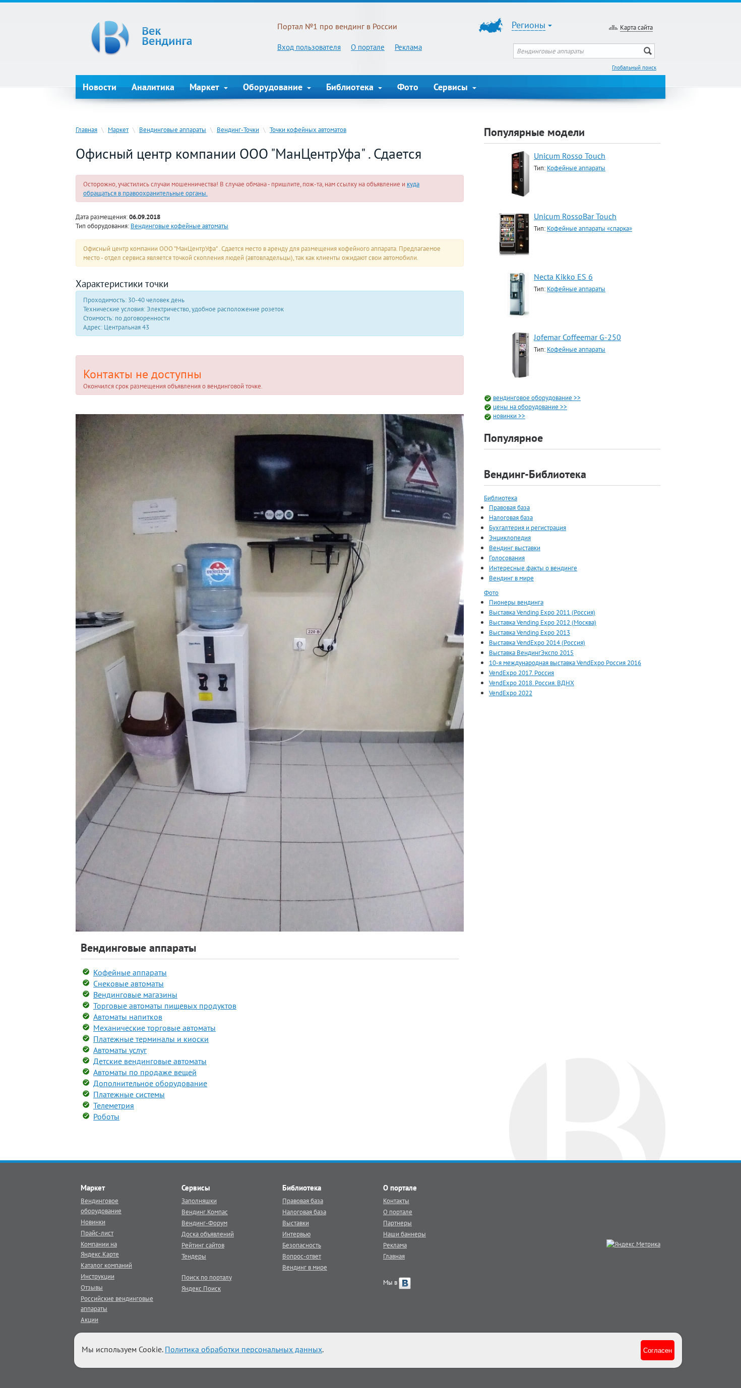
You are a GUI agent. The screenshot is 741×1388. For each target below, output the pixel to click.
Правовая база (509, 507)
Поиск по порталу (206, 1277)
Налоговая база (511, 517)
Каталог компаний (106, 1265)
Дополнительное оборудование (150, 1083)
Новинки (93, 1221)
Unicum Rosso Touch (569, 156)
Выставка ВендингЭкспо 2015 (531, 652)
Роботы (106, 1116)
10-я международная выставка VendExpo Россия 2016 (565, 662)
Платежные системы (129, 1094)
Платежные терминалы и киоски (151, 1039)
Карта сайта (636, 27)
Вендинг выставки (514, 547)
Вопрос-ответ (301, 1256)
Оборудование (274, 87)
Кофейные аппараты (130, 972)
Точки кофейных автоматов (308, 129)
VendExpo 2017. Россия (521, 672)
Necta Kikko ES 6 (563, 277)
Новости (99, 87)
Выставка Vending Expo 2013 (529, 632)
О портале (368, 47)
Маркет (206, 87)
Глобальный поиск (634, 67)
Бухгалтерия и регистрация (527, 527)
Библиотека (351, 87)
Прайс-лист (97, 1232)
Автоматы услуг (120, 1050)
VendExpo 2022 (510, 692)
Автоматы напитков (127, 1017)
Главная (86, 129)
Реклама (408, 47)
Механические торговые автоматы (154, 1028)
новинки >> (509, 415)
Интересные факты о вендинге (533, 567)
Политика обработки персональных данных (243, 1349)
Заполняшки (199, 1200)
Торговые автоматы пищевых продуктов (164, 1006)
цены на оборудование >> (530, 406)
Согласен (657, 1350)
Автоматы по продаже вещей (145, 1072)
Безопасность (301, 1244)
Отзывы (92, 1287)
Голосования (507, 557)
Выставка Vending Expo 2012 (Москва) (542, 622)
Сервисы (452, 87)
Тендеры (193, 1256)
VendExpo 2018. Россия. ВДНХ (531, 682)
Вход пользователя (309, 47)
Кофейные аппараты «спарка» (589, 228)
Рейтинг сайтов (202, 1244)
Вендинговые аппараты (172, 129)
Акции (89, 1319)
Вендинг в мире (511, 577)
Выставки (295, 1222)
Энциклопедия (510, 537)
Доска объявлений (207, 1233)
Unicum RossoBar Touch (575, 216)
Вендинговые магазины (135, 994)
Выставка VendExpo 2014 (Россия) (537, 642)
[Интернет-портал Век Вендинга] (176, 37)
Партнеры (397, 1222)
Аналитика (153, 87)
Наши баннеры (404, 1233)
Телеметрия (113, 1105)
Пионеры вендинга (516, 602)
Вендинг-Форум (204, 1222)
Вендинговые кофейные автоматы (179, 225)
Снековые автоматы (128, 983)
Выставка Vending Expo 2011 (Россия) (542, 612)
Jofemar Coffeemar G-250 (577, 337)
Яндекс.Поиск (201, 1288)
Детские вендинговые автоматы (150, 1061)
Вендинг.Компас (204, 1211)
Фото (407, 87)
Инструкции (97, 1276)
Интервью (296, 1233)
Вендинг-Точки (238, 129)
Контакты (396, 1200)
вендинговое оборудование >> (537, 397)
